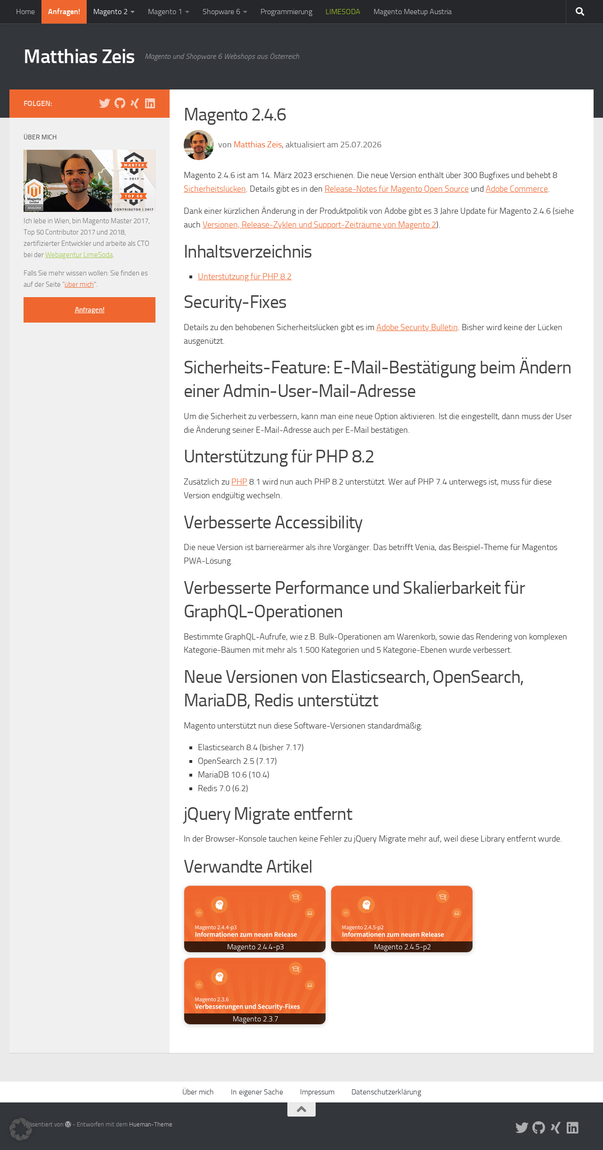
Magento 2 (110, 11)
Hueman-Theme (150, 1124)
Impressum (317, 1091)
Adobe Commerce (517, 189)
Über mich (198, 1091)
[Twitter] (104, 103)
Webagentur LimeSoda (79, 255)
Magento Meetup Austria (413, 11)
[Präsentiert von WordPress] (68, 1124)
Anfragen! (64, 11)
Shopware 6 (221, 11)
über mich (79, 284)
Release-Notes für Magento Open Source (397, 189)
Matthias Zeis (79, 56)
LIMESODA (343, 11)
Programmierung (286, 11)
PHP (239, 482)
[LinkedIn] (149, 103)
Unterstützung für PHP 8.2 (245, 276)
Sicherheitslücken (215, 189)
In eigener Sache (257, 1091)
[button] (20, 1129)
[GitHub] (119, 103)
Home (25, 11)
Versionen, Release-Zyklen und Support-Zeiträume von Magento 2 (319, 224)
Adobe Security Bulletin (417, 327)
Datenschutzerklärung (386, 1091)
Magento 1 (165, 11)
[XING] (134, 103)
